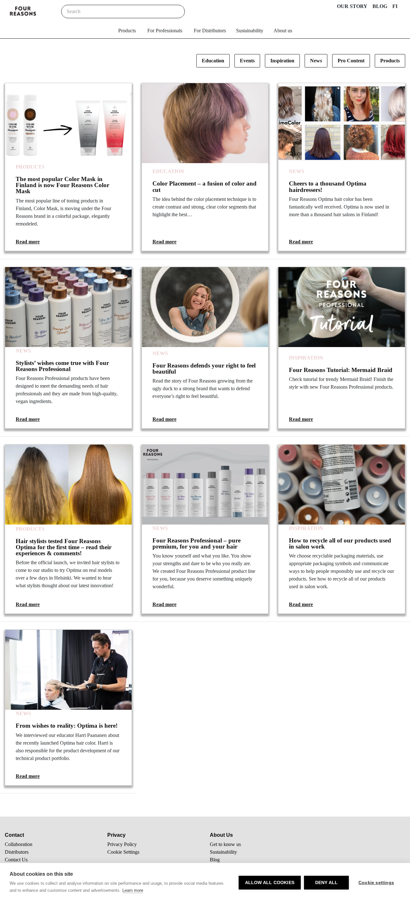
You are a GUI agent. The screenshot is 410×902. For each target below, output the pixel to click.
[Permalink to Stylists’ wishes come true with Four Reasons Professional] (68, 307)
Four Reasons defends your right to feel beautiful (204, 368)
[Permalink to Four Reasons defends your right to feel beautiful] (205, 307)
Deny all (326, 882)
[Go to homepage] (23, 12)
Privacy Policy (122, 844)
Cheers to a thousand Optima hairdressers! (327, 186)
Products (127, 30)
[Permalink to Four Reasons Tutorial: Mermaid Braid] (341, 307)
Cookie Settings (123, 852)
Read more (28, 241)
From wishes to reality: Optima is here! (67, 725)
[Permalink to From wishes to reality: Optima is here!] (68, 670)
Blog (215, 859)
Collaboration (18, 844)
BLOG (380, 6)
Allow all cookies (269, 882)
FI (395, 6)
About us (283, 30)
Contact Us (16, 859)
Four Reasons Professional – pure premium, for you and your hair (196, 543)
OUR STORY (352, 6)
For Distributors (210, 30)
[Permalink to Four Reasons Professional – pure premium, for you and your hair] (205, 485)
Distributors (17, 852)
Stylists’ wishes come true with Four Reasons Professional (62, 366)
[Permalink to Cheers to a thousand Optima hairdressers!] (341, 123)
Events (247, 60)
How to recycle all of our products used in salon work (340, 543)
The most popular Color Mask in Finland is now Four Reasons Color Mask (62, 185)
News (316, 60)
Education (213, 60)
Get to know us (225, 844)
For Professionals (164, 30)
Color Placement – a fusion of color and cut (204, 186)
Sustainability (249, 30)
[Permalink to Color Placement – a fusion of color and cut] (205, 123)
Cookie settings (376, 882)
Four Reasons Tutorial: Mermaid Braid (340, 370)
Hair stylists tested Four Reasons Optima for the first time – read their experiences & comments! (63, 547)
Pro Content (351, 60)
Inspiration (282, 60)
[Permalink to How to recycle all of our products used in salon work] (341, 485)
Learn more (132, 890)
